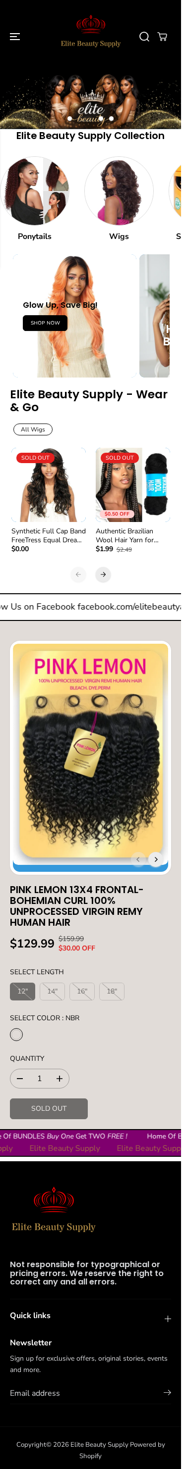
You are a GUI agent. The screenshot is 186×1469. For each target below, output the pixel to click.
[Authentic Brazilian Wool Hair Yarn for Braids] (133, 485)
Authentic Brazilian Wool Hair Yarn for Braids (125, 536)
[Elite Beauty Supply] (91, 36)
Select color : (44, 1018)
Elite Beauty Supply (99, 1444)
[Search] (144, 37)
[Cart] (162, 37)
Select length (37, 972)
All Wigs (33, 429)
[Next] (103, 574)
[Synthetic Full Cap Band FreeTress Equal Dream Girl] (48, 485)
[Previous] (78, 574)
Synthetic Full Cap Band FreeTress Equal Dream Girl (48, 536)
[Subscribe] (167, 1394)
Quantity (27, 1058)
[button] (16, 36)
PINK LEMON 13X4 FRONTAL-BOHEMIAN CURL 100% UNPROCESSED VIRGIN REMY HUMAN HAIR (77, 906)
